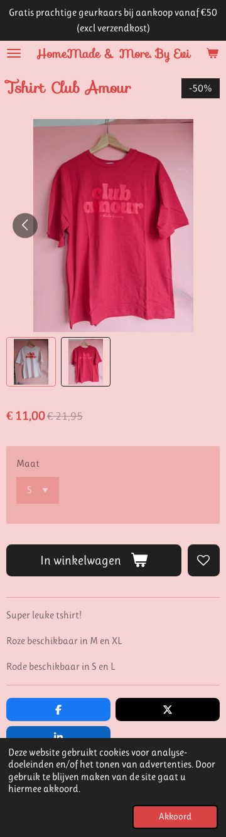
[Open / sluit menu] (14, 53)
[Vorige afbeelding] (25, 225)
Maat (28, 463)
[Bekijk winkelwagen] (212, 53)
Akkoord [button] (175, 816)
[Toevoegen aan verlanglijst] (204, 560)
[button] (31, 362)
